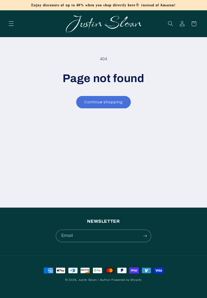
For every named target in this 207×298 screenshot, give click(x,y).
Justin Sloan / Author (94, 280)
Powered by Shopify (126, 280)
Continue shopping (103, 102)
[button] (11, 24)
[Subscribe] (145, 236)
